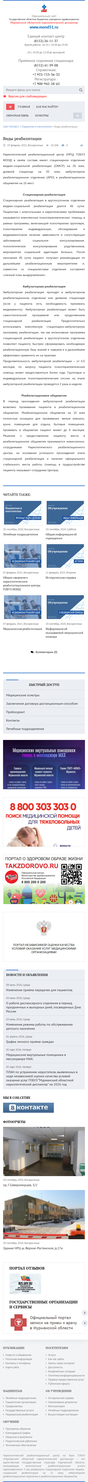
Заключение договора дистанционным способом (42, 703)
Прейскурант (15, 712)
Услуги (52, 1355)
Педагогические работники (21, 1441)
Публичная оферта (59, 1383)
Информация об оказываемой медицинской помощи (64, 632)
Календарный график (18, 1433)
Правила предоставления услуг (66, 1379)
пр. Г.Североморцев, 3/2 (20, 1185)
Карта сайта (12, 1367)
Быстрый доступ (44, 685)
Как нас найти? (47, 106)
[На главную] (44, 7)
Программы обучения (18, 1429)
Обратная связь (17, 115)
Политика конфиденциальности (66, 1375)
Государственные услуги (20, 1410)
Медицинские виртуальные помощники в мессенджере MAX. (36, 1057)
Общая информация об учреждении (61, 536)
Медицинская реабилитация (22, 629)
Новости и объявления (27, 975)
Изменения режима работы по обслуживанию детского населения (39, 1026)
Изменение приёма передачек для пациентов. (39, 990)
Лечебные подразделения (20, 534)
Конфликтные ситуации (61, 1371)
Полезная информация (19, 1359)
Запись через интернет (61, 1363)
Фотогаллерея (56, 1406)
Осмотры (42, 115)
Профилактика (14, 1406)
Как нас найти (56, 1359)
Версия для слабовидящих (27, 96)
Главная (24, 106)
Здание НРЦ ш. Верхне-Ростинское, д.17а (33, 1248)
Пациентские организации (21, 1402)
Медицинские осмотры (22, 695)
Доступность (55, 1367)
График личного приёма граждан (30, 1042)
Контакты (13, 720)
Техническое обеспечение (21, 1445)
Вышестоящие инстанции (63, 1414)
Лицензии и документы (19, 1437)
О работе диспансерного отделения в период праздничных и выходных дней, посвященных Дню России (43, 1007)
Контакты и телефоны (18, 1363)
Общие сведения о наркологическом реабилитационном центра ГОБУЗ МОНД (21, 583)
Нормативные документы (62, 1402)
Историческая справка (61, 577)
